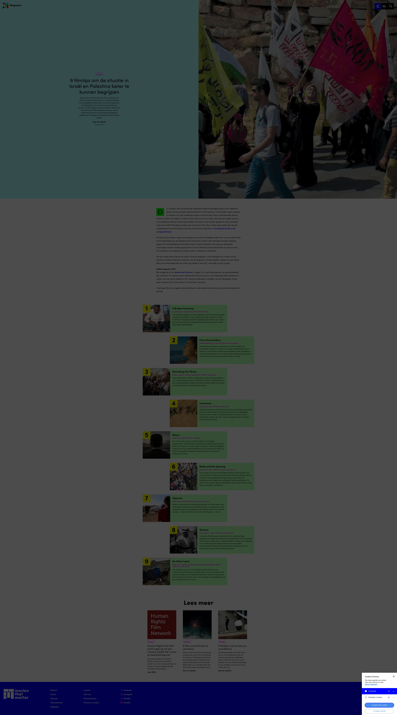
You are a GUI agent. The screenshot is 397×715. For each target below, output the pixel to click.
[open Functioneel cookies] (393, 691)
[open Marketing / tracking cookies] (393, 697)
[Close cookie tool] (394, 676)
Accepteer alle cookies (379, 705)
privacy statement (371, 684)
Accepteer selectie (379, 711)
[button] (377, 691)
